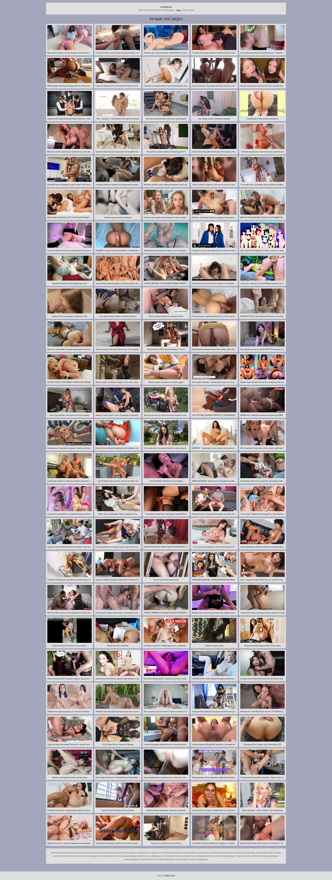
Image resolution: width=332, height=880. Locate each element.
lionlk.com (169, 875)
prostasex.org (166, 7)
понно (178, 10)
